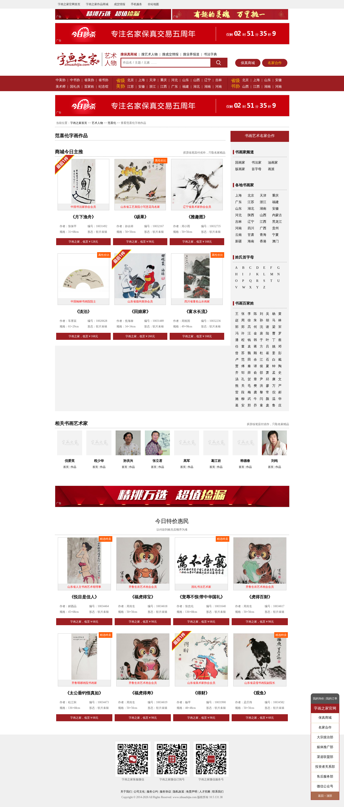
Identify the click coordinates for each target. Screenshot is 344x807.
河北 (174, 80)
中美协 (61, 80)
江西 (163, 86)
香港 (263, 241)
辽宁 (207, 80)
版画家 (240, 169)
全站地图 (153, 4)
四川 (251, 228)
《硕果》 (140, 217)
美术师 (61, 86)
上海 (141, 80)
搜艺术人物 (149, 54)
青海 (263, 235)
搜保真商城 (129, 54)
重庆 (163, 80)
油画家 (273, 162)
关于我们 (126, 791)
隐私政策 (178, 791)
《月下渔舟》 (83, 217)
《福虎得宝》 (142, 597)
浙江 (152, 86)
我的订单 (331, 698)
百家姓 (89, 86)
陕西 (251, 215)
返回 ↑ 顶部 (325, 795)
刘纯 (274, 461)
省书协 (103, 80)
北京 (130, 80)
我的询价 (318, 698)
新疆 (238, 241)
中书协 (75, 80)
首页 (66, 467)
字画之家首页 (78, 123)
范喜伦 (112, 123)
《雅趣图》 (197, 217)
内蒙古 (277, 215)
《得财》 (201, 693)
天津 (152, 80)
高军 (186, 461)
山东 (185, 80)
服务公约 (152, 791)
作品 (73, 467)
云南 (238, 235)
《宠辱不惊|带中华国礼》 (201, 597)
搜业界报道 (191, 54)
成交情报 (119, 4)
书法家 (256, 162)
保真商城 (248, 63)
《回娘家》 (140, 311)
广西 (263, 228)
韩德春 (245, 461)
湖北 (196, 86)
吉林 (218, 80)
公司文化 (139, 791)
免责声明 (191, 791)
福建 (185, 86)
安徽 (141, 86)
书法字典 (210, 54)
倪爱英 (70, 461)
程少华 (99, 461)
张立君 (157, 461)
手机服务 (136, 4)
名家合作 (275, 63)
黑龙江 (277, 221)
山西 (196, 80)
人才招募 (204, 791)
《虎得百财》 (259, 597)
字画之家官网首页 (69, 4)
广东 (174, 86)
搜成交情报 (170, 54)
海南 (251, 241)
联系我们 (217, 791)
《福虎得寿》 (142, 693)
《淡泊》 (83, 311)
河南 (218, 86)
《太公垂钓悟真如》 (84, 693)
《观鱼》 (259, 693)
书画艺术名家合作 (260, 136)
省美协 (89, 80)
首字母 (256, 169)
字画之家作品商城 (97, 4)
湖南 (207, 86)
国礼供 (75, 86)
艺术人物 (97, 123)
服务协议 (165, 791)
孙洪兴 (128, 461)
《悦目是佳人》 (84, 597)
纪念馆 (103, 86)
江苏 (130, 86)
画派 (271, 169)
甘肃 (251, 235)
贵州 (275, 228)
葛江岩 (216, 461)
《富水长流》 (197, 311)
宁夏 (275, 235)
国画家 (240, 162)
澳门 (275, 241)
